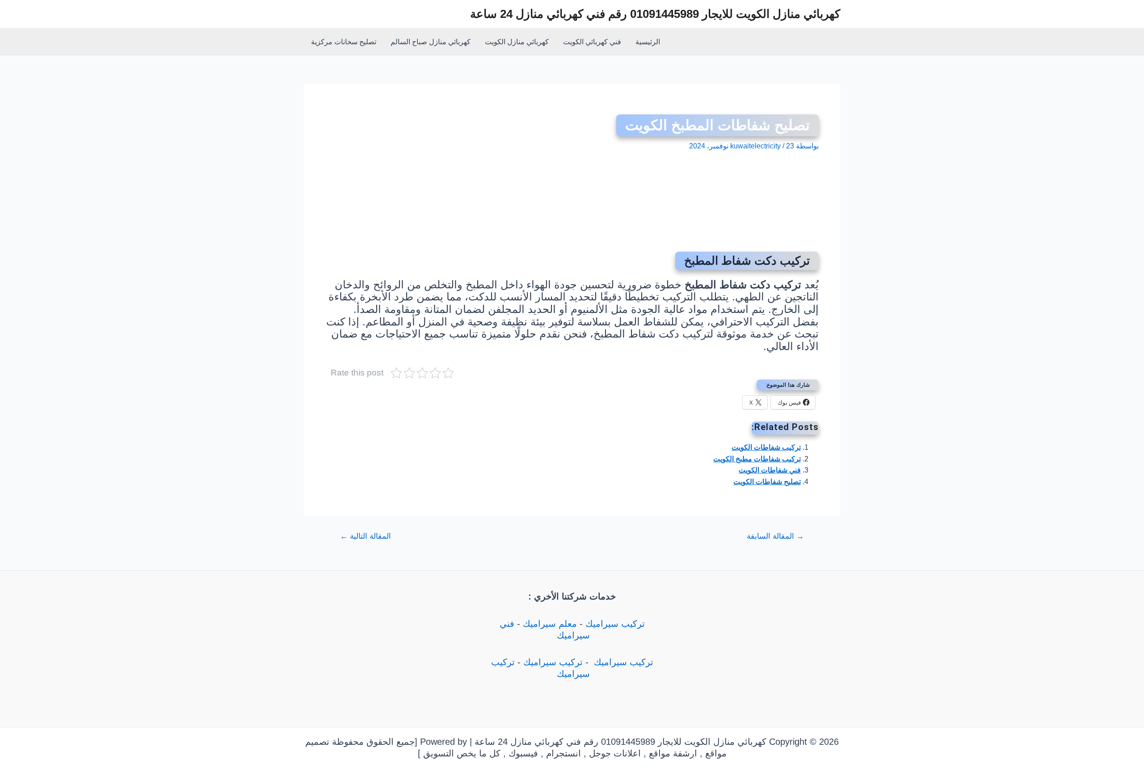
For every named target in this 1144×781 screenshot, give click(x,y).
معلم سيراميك (550, 624)
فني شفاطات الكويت (770, 470)
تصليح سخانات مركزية (343, 42)
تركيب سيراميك (615, 624)
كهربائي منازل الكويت (517, 42)
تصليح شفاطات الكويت (767, 481)
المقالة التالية (365, 536)
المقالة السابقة (775, 536)
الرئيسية (647, 42)
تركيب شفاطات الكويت (766, 447)
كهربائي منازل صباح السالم (431, 42)
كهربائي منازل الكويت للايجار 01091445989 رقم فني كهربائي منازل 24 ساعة (655, 14)
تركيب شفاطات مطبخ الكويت (757, 459)
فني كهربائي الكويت (592, 42)
